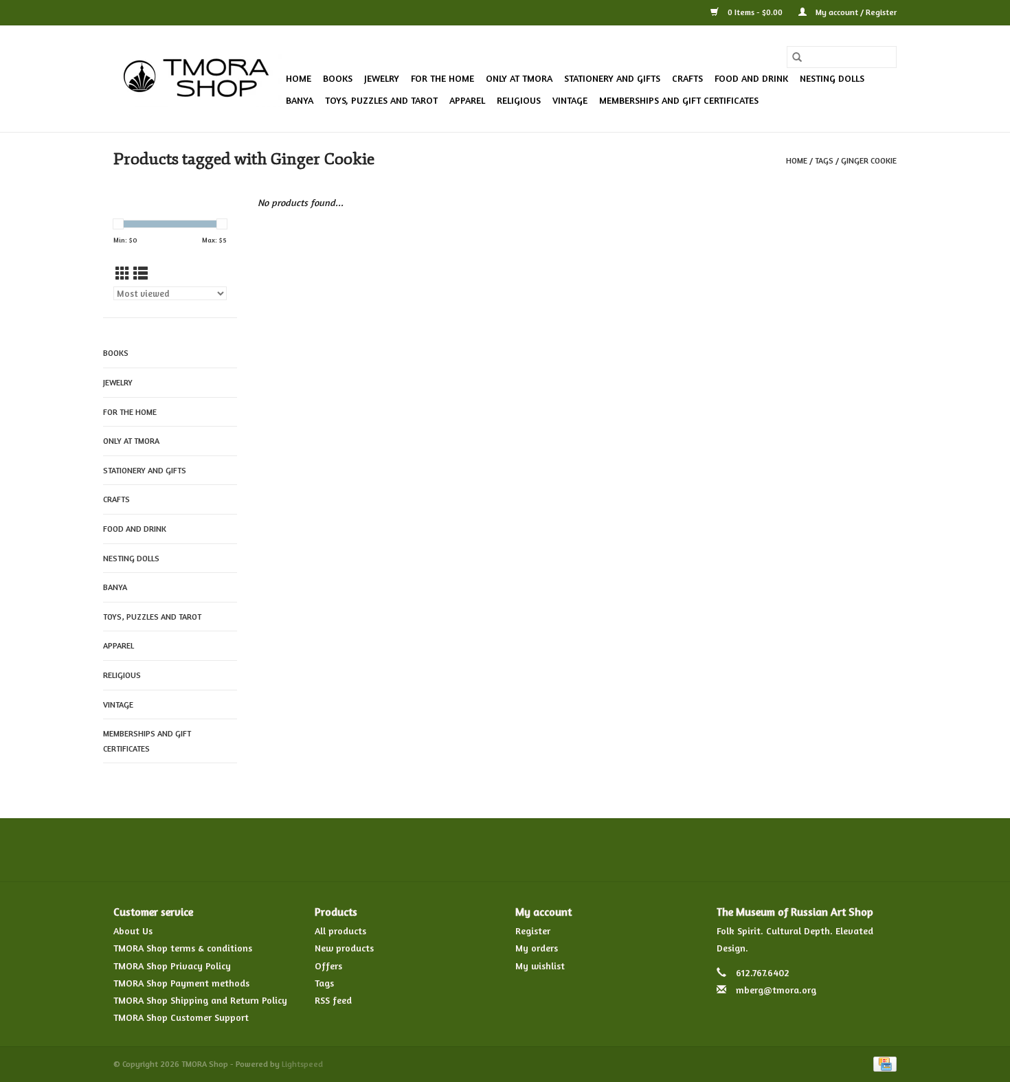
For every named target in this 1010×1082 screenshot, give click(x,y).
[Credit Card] (882, 1063)
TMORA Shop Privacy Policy (172, 965)
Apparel (467, 100)
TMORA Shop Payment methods (181, 983)
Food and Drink (751, 78)
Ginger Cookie (869, 160)
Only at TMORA (519, 78)
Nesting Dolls (832, 78)
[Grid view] (122, 273)
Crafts (687, 78)
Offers (328, 965)
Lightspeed (302, 1064)
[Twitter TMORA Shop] (456, 850)
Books (337, 78)
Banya (299, 100)
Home (298, 78)
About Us (133, 930)
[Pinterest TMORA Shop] (505, 850)
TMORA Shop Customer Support (181, 1017)
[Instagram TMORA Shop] (579, 850)
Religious (519, 100)
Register (532, 930)
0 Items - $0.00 (755, 12)
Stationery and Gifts (612, 78)
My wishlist (540, 965)
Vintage (569, 100)
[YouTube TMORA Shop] (530, 850)
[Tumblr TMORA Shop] (554, 850)
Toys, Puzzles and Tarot (381, 100)
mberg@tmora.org (776, 989)
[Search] (797, 57)
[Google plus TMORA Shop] (480, 850)
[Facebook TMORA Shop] (431, 850)
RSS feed (333, 1000)
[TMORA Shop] (197, 79)
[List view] (140, 273)
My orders (536, 948)
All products (340, 930)
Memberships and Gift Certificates (679, 100)
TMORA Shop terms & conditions (182, 948)
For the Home (442, 78)
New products (344, 948)
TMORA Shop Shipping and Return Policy (200, 1000)
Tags (824, 160)
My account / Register (855, 12)
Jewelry (381, 78)
